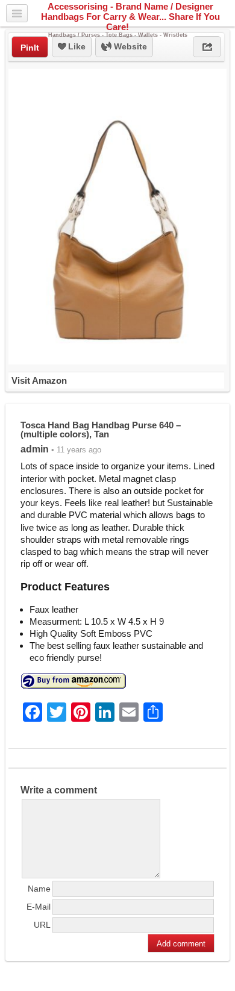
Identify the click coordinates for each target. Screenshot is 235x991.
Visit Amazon (39, 380)
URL (42, 925)
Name (39, 888)
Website (129, 46)
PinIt (29, 47)
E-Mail (39, 906)
